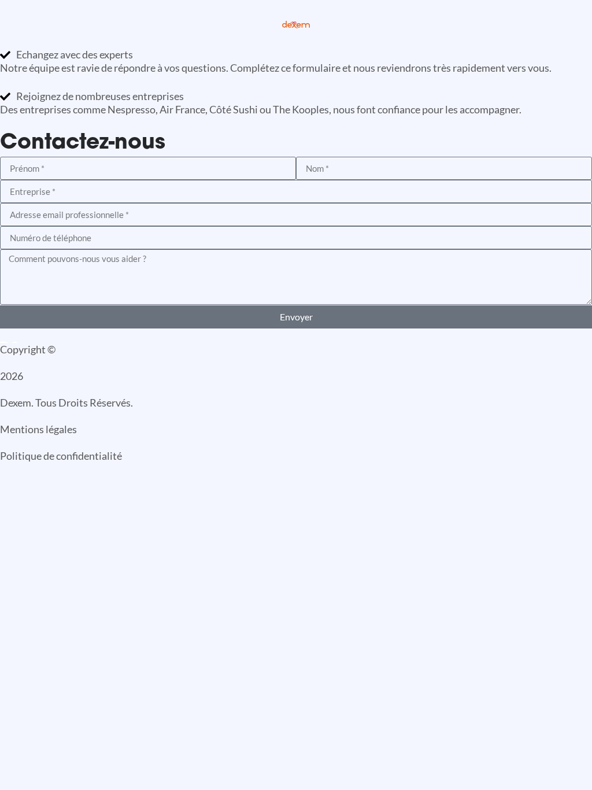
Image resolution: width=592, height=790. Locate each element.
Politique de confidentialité (61, 455)
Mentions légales (38, 429)
